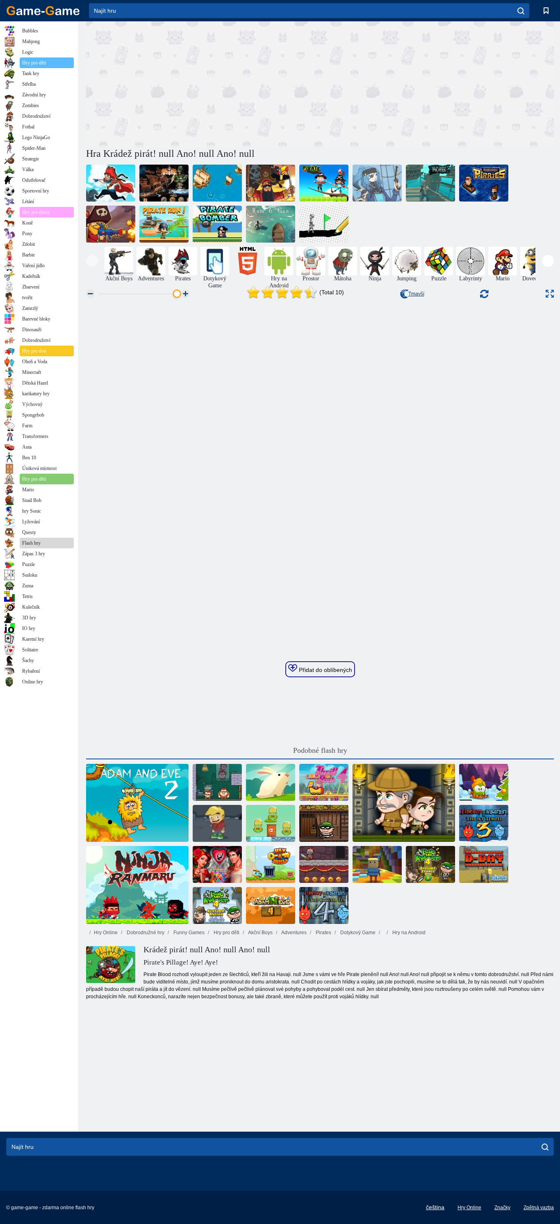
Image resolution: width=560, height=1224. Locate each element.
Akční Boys (260, 932)
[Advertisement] (203, 83)
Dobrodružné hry (144, 932)
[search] (521, 10)
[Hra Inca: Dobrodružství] (404, 803)
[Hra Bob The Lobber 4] (430, 864)
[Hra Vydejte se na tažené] (323, 224)
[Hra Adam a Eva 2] (137, 803)
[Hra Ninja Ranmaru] (137, 885)
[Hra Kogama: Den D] (483, 864)
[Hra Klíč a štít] (270, 864)
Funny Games (188, 932)
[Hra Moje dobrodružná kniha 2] (217, 823)
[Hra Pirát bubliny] (270, 183)
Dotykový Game (357, 932)
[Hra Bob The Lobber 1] (323, 823)
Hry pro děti (225, 932)
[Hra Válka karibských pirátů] (430, 183)
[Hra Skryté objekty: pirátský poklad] (164, 183)
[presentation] (92, 261)
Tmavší (416, 294)
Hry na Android (408, 932)
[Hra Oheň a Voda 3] (483, 823)
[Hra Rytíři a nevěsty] (217, 864)
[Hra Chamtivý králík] (270, 782)
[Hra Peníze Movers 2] (217, 782)
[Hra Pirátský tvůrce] (377, 183)
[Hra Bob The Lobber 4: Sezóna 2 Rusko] (217, 905)
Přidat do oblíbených (324, 670)
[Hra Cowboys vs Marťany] (270, 823)
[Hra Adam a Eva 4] (270, 905)
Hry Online (106, 932)
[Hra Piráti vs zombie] (110, 224)
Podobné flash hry (320, 750)
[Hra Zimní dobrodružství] (483, 782)
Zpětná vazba (539, 1207)
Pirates (322, 932)
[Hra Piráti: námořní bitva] (483, 183)
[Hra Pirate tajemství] (323, 183)
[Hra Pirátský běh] (164, 224)
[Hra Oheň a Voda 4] (323, 905)
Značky (502, 1207)
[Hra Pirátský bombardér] (217, 224)
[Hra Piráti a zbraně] (217, 183)
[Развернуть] (550, 294)
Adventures (293, 932)
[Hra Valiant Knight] (323, 864)
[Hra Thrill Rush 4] (323, 782)
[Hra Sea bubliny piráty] (110, 183)
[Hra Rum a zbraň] (270, 224)
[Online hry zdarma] (43, 10)
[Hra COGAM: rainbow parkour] (377, 864)
